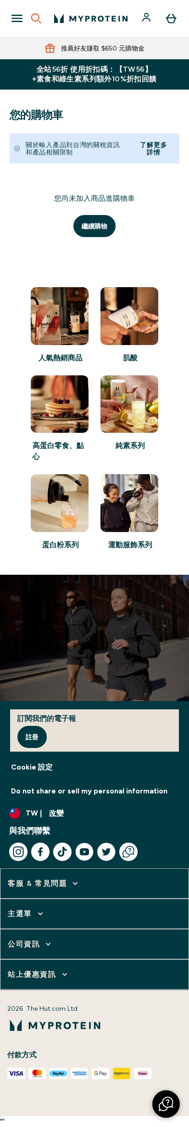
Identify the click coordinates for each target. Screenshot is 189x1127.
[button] (166, 1104)
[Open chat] (128, 852)
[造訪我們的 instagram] (18, 852)
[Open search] (36, 18)
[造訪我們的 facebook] (40, 852)
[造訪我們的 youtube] (84, 852)
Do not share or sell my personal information (89, 791)
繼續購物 (94, 226)
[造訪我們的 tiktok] (62, 852)
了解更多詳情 (153, 148)
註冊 (32, 737)
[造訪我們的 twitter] (106, 852)
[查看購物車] (171, 18)
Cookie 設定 (32, 767)
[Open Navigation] (17, 18)
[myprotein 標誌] (91, 18)
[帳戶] (147, 18)
